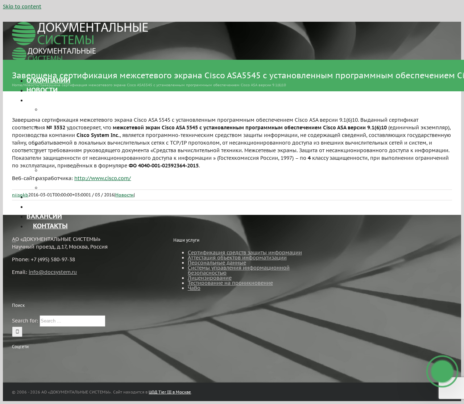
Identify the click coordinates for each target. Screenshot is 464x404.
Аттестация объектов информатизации (237, 257)
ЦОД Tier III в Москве (170, 392)
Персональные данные (217, 262)
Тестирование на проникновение (230, 283)
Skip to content (22, 6)
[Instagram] (24, 360)
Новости (124, 194)
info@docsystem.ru (53, 272)
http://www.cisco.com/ (102, 178)
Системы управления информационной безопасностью (239, 270)
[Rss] (14, 360)
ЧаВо (194, 288)
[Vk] (34, 360)
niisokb (20, 194)
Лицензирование (210, 278)
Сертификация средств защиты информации (245, 252)
